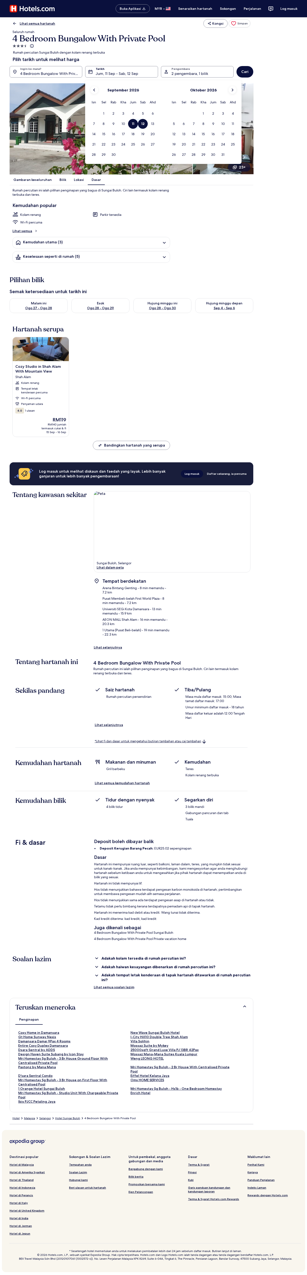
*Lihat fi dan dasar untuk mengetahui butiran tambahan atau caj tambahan (148, 741)
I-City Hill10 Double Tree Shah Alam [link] (159, 1037)
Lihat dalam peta (110, 567)
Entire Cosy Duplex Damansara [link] (43, 1045)
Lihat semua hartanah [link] (37, 23)
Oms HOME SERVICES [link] (147, 1080)
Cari (244, 71)
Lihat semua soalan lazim (114, 987)
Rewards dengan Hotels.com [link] (268, 1195)
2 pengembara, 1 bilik (189, 73)
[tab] (29, 1019)
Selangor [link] (45, 1118)
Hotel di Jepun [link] (20, 1233)
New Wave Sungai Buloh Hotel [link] (155, 1032)
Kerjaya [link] (253, 1172)
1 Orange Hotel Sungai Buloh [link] (41, 1088)
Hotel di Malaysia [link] (22, 1164)
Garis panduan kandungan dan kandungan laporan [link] (209, 1189)
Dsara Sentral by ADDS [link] (36, 1050)
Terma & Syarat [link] (199, 1164)
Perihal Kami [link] (256, 1164)
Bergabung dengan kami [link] (146, 1169)
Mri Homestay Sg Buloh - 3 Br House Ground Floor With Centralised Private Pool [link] (63, 1060)
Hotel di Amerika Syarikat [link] (27, 1172)
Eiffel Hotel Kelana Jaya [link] (149, 1076)
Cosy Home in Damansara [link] (38, 1032)
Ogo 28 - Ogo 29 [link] (100, 308)
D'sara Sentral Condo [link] (35, 1076)
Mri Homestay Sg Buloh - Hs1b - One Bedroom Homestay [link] (176, 1088)
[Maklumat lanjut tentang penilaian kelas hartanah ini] (31, 46)
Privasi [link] (192, 1172)
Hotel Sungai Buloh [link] (67, 1118)
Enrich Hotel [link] (140, 1093)
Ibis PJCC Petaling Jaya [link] (36, 1101)
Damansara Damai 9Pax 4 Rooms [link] (44, 1041)
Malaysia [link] (29, 1118)
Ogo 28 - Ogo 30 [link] (162, 308)
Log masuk (288, 8)
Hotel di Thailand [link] (22, 1180)
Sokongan (228, 8)
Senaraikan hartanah (195, 8)
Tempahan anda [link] (80, 1164)
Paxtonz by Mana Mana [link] (37, 1067)
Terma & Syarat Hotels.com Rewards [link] (213, 1199)
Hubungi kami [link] (78, 1180)
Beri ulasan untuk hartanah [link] (87, 1187)
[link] (239, 23)
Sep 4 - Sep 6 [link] (224, 308)
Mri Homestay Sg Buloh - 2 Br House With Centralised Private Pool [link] (180, 1069)
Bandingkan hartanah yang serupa (134, 445)
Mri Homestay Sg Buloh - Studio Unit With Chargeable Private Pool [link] (68, 1095)
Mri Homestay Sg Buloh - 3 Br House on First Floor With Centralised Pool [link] (62, 1082)
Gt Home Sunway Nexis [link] (37, 1037)
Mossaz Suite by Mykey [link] (149, 1045)
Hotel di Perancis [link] (21, 1195)
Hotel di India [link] (19, 1218)
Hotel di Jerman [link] (21, 1226)
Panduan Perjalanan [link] (261, 1180)
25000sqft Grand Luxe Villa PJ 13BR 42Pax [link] (164, 1050)
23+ (242, 167)
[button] (104, 113)
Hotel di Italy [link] (19, 1203)
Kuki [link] (191, 1180)
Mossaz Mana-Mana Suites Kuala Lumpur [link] (163, 1054)
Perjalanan (252, 8)
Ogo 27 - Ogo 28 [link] (38, 308)
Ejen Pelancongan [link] (141, 1192)
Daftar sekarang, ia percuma (227, 473)
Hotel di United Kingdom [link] (27, 1210)
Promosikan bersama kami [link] (147, 1184)
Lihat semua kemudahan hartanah (122, 783)
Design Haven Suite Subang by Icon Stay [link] (51, 1054)
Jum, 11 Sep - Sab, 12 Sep (117, 73)
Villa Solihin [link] (139, 1041)
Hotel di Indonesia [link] (22, 1187)
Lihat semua (22, 231)
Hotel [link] (16, 1118)
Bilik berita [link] (136, 1176)
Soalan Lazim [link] (78, 1172)
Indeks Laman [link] (257, 1187)
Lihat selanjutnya (108, 647)
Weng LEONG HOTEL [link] (147, 1058)
